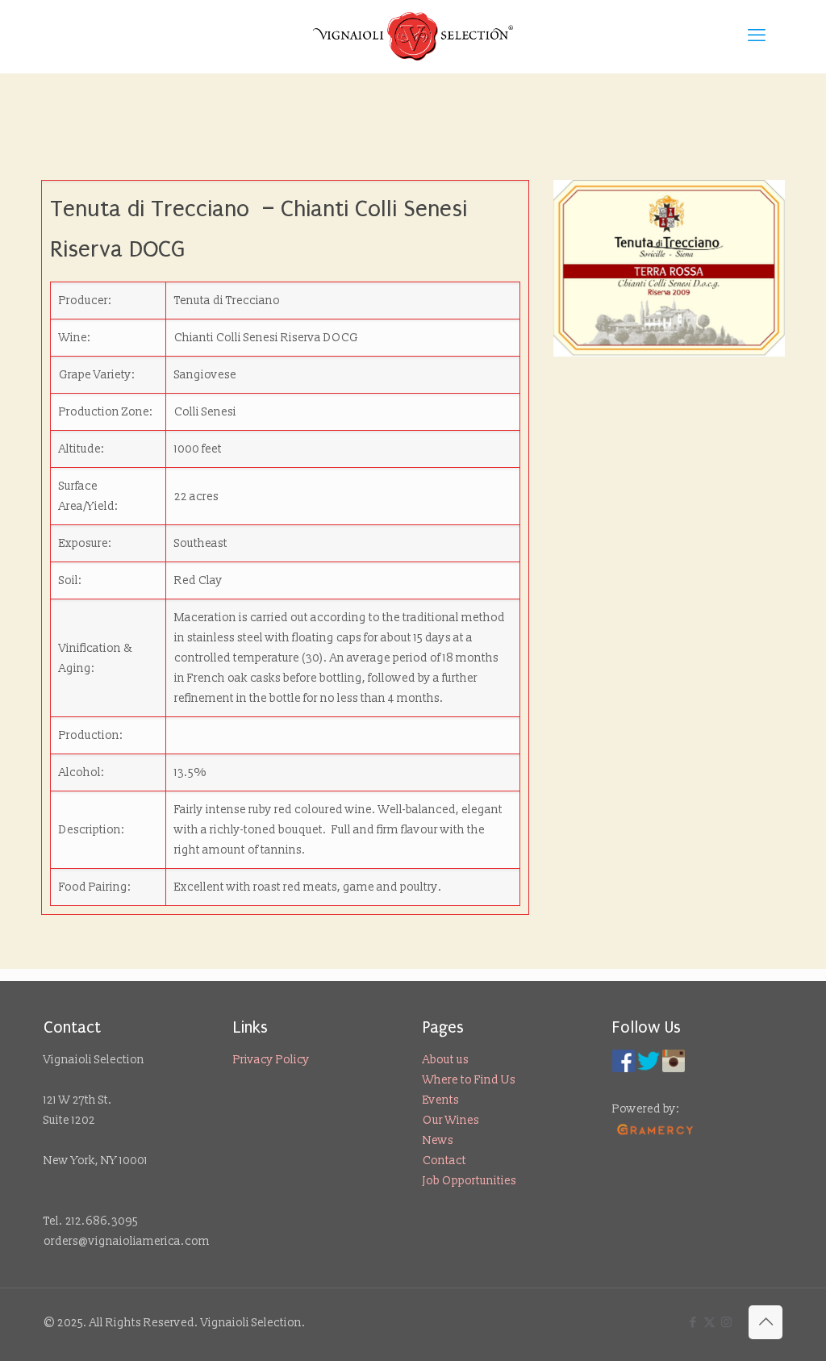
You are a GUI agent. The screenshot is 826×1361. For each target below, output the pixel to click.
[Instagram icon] (726, 1322)
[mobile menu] (756, 36)
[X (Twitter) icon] (709, 1322)
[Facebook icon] (692, 1322)
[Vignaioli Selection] (413, 36)
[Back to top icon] (765, 1322)
